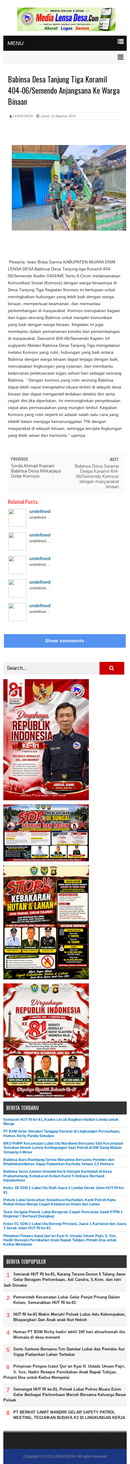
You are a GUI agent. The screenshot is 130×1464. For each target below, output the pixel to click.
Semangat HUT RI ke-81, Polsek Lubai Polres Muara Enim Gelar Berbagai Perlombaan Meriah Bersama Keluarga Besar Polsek (64, 1394)
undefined (39, 511)
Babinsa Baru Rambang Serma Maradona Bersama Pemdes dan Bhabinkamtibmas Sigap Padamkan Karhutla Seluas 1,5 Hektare (58, 1162)
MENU (16, 43)
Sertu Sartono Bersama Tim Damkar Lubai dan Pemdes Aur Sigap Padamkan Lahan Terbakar (69, 1352)
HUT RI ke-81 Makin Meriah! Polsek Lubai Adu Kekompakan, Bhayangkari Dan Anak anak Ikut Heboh (69, 1317)
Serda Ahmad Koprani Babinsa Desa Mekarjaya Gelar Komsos (36, 471)
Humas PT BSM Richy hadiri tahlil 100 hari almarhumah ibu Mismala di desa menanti (69, 1335)
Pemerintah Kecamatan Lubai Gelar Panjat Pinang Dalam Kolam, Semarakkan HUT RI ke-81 (66, 1300)
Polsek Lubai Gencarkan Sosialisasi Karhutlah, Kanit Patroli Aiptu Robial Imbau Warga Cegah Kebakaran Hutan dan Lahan (59, 1202)
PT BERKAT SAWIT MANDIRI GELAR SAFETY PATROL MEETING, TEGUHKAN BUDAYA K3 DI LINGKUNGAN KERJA (69, 1415)
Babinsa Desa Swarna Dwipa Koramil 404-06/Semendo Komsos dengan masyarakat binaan (97, 476)
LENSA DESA (64, 1456)
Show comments (64, 640)
